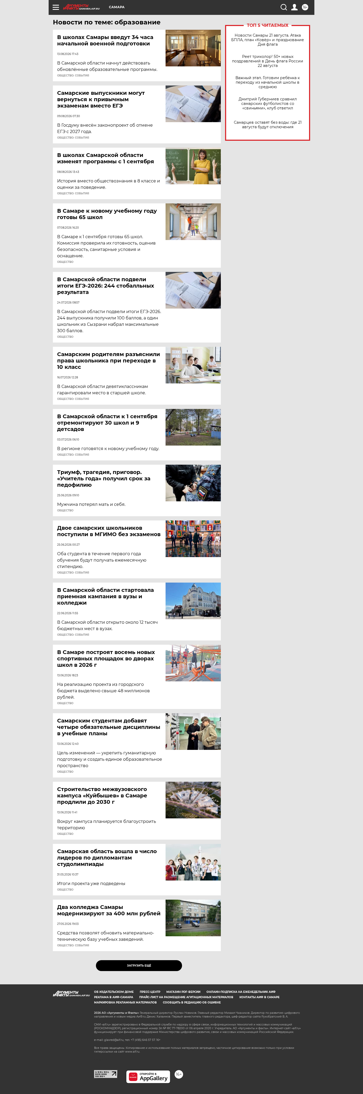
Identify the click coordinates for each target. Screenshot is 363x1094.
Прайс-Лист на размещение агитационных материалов (186, 997)
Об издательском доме (114, 992)
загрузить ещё (139, 965)
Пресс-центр (150, 992)
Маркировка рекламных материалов (125, 1002)
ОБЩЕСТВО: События (73, 75)
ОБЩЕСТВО (65, 262)
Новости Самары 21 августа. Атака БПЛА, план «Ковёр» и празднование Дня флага (267, 40)
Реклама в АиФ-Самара (113, 997)
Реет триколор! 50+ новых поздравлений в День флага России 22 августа (267, 61)
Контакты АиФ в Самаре (259, 997)
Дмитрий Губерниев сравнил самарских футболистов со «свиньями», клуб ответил (268, 103)
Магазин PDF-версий (183, 992)
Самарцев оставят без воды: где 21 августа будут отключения (268, 124)
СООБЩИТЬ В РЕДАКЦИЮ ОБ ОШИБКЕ (192, 1002)
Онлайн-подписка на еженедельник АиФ (241, 992)
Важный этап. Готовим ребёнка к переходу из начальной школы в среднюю (267, 82)
